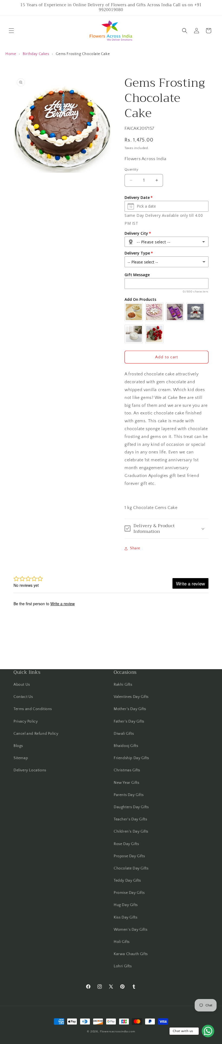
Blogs (18, 746)
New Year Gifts (126, 783)
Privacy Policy (26, 721)
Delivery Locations (30, 770)
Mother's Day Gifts (130, 709)
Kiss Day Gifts (125, 917)
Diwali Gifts (124, 734)
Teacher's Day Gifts (130, 819)
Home (10, 54)
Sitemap (21, 758)
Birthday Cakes (36, 54)
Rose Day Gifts (126, 844)
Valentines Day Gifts (131, 697)
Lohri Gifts (123, 966)
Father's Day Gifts (129, 721)
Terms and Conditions (33, 709)
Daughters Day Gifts (131, 807)
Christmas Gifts (127, 770)
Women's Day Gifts (130, 929)
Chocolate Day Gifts (131, 868)
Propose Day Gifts (129, 856)
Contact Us (23, 697)
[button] (11, 31)
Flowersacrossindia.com (117, 1031)
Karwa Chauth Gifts (131, 954)
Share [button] (135, 548)
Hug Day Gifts (126, 905)
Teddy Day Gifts (127, 880)
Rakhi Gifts (123, 684)
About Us (22, 684)
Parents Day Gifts (128, 795)
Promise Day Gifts (129, 893)
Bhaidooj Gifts (126, 746)
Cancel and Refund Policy (36, 734)
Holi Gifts (122, 942)
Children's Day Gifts (131, 831)
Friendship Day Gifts (131, 758)
